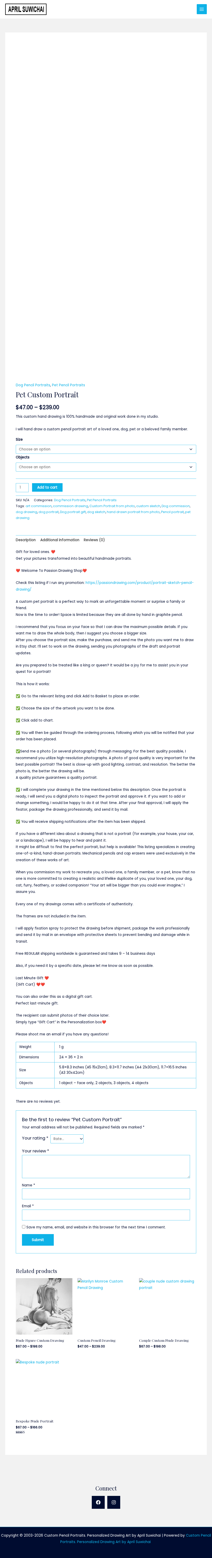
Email (28, 1206)
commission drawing (70, 506)
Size (19, 439)
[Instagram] (113, 1502)
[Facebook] (98, 1502)
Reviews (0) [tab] (94, 540)
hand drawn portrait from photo (133, 512)
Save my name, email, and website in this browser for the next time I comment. (96, 1227)
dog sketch (96, 512)
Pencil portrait (172, 512)
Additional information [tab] (59, 540)
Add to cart (47, 487)
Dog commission (176, 506)
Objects (22, 457)
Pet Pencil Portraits (68, 385)
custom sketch (148, 506)
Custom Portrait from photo (112, 506)
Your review (35, 1151)
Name (28, 1185)
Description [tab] (26, 540)
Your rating (35, 1138)
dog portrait (49, 512)
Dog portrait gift (73, 512)
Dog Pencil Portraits (33, 385)
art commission (39, 506)
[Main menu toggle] (202, 9)
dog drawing (26, 512)
